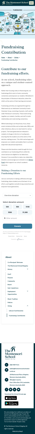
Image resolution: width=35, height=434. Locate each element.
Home (3, 57)
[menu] (31, 3)
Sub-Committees (13, 288)
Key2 (21, 431)
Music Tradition (13, 299)
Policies (10, 302)
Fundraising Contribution (17, 315)
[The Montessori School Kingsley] (15, 3)
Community (11, 281)
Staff (9, 274)
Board (9, 284)
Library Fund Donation (16, 311)
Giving (16, 57)
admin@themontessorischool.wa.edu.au (19, 370)
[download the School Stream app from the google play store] (11, 403)
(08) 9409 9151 (14, 365)
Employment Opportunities (12, 293)
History (10, 269)
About (10, 57)
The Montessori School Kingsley (18, 266)
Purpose (10, 277)
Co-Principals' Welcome (15, 262)
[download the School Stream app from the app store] (11, 398)
